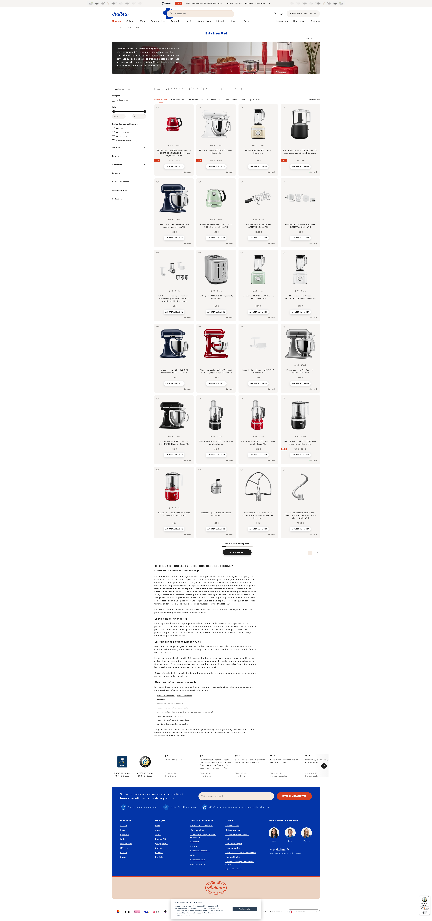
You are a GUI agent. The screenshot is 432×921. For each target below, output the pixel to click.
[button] (237, 100)
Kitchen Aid (160, 839)
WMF (157, 826)
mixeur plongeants (165, 696)
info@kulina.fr (279, 849)
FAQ (227, 839)
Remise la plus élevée (250, 100)
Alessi (158, 830)
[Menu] (428, 897)
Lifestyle (124, 848)
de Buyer (159, 853)
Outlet (123, 857)
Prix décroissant (195, 100)
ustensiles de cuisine (178, 724)
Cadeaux (315, 21)
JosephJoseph (161, 844)
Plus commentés (214, 100)
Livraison (194, 846)
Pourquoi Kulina (232, 857)
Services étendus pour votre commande (203, 836)
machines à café (164, 708)
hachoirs (180, 704)
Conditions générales (200, 851)
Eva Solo (159, 857)
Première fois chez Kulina (237, 835)
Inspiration (282, 21)
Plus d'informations (211, 913)
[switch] (424, 912)
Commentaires (197, 830)
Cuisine (123, 826)
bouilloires (162, 712)
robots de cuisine (165, 704)
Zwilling (158, 848)
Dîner (122, 830)
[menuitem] (116, 22)
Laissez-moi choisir (183, 915)
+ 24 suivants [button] (237, 552)
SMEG (158, 835)
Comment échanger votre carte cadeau (239, 863)
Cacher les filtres (122, 89)
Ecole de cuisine (232, 848)
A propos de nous (233, 869)
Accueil (123, 853)
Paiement (194, 842)
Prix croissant (177, 100)
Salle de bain (126, 844)
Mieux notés (231, 100)
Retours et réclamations (201, 826)
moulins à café (181, 708)
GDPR (193, 855)
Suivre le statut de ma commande (240, 853)
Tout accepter (245, 909)
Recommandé (160, 100)
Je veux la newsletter (294, 796)
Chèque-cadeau (197, 864)
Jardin (123, 839)
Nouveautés (299, 21)
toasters (161, 700)
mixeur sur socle (184, 696)
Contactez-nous (197, 860)
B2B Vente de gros (233, 844)
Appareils (124, 835)
